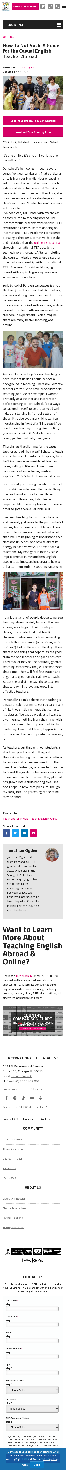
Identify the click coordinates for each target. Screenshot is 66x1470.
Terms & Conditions (34, 1089)
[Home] (4, 37)
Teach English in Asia (15, 818)
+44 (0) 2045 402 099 (24, 1081)
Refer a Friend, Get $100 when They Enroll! (25, 1107)
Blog (12, 37)
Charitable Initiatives (14, 1208)
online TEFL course (47, 242)
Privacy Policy (10, 1089)
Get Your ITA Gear (12, 1159)
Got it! (37, 1465)
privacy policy (49, 1459)
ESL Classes (9, 1178)
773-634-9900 (21, 1076)
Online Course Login (14, 1139)
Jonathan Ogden (25, 67)
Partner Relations (13, 1218)
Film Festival (9, 1168)
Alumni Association (13, 1149)
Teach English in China (43, 818)
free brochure (24, 976)
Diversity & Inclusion (14, 1199)
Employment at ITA (13, 1227)
